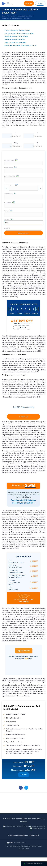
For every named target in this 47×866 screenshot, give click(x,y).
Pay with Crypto (19, 842)
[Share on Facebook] (21, 788)
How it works (11, 819)
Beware (25, 819)
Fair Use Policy (23, 849)
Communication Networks (15, 734)
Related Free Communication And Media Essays (20, 45)
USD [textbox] (6, 223)
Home (5, 819)
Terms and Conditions (12, 846)
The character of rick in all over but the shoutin (23, 745)
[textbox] (23, 171)
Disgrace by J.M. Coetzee (15, 738)
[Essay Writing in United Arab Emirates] (16, 826)
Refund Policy (36, 846)
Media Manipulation (13, 718)
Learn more (23, 775)
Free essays (32, 819)
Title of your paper (9, 160)
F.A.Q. (42, 819)
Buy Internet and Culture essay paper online (18, 33)
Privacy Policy (25, 846)
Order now (28, 3)
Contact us (23, 417)
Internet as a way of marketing (14, 39)
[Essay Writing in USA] (37, 828)
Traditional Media (12, 725)
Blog (38, 819)
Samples (19, 819)
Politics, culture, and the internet (15, 42)
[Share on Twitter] (26, 788)
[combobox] (23, 173)
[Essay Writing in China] (37, 826)
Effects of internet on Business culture (17, 30)
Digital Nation (11, 722)
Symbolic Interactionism (14, 742)
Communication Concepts (15, 714)
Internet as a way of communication (16, 36)
